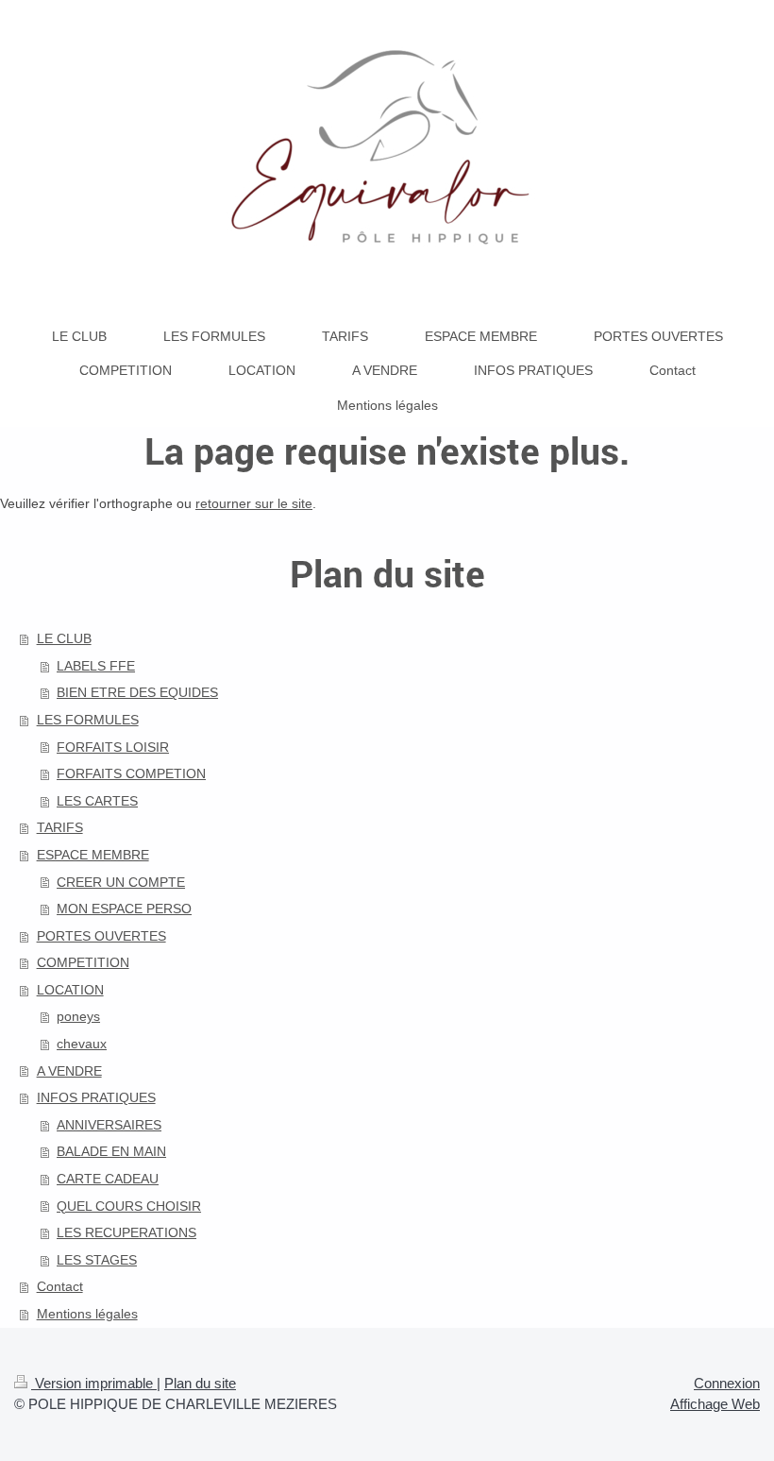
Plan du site (200, 1383)
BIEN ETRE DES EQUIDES (137, 692)
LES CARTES (97, 800)
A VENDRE (69, 1071)
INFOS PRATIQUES (96, 1097)
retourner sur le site (253, 503)
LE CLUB (64, 638)
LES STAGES (97, 1259)
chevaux (82, 1043)
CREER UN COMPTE (121, 882)
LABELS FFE (96, 665)
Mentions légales (87, 1313)
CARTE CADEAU (108, 1178)
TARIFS (60, 827)
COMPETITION (83, 962)
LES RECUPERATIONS (126, 1232)
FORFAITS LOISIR (113, 747)
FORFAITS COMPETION (131, 773)
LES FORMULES (88, 719)
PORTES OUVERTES (101, 935)
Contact (60, 1286)
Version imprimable (94, 1383)
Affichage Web (715, 1404)
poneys (78, 1016)
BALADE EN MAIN (111, 1151)
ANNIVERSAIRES (109, 1124)
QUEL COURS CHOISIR (129, 1206)
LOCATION (70, 989)
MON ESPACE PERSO (124, 908)
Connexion (727, 1383)
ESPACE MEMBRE (93, 854)
